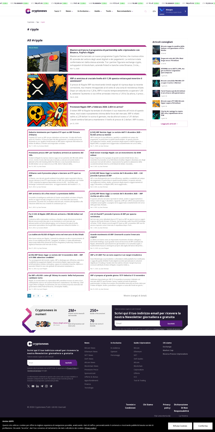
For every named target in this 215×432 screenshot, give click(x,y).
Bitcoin (136, 348)
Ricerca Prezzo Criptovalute (175, 354)
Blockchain (138, 366)
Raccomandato (124, 11)
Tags (37, 22)
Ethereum (138, 352)
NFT (135, 355)
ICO (135, 377)
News (68, 11)
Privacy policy (166, 406)
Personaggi (115, 355)
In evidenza (115, 348)
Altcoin (136, 362)
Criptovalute (139, 370)
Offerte (137, 373)
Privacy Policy (159, 329)
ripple (43, 22)
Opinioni (114, 352)
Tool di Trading (140, 381)
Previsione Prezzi (91, 370)
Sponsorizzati (89, 373)
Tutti (56, 11)
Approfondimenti (91, 381)
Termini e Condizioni (130, 406)
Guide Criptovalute (142, 343)
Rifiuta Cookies (180, 426)
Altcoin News (89, 362)
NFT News (88, 355)
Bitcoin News (89, 348)
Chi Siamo (148, 404)
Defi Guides (138, 359)
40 (47, 295)
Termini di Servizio (173, 329)
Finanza (87, 384)
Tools (108, 11)
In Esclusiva (83, 11)
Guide (97, 11)
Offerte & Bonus (91, 377)
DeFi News (88, 359)
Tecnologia (88, 388)
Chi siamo (167, 343)
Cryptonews (30, 22)
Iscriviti (171, 323)
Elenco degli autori (60, 323)
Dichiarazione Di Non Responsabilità (181, 407)
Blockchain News (91, 366)
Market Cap (168, 350)
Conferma (203, 426)
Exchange (167, 347)
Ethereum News (91, 352)
